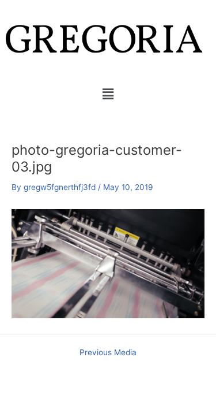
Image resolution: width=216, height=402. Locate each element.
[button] (108, 94)
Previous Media (108, 353)
